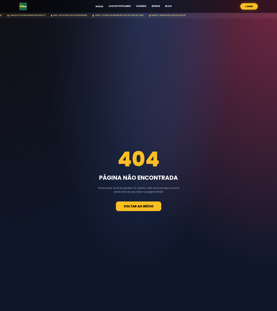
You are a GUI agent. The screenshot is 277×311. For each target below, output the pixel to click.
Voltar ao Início (139, 206)
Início (99, 6)
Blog (168, 6)
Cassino (141, 6)
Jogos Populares (119, 6)
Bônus (156, 6)
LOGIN (249, 6)
